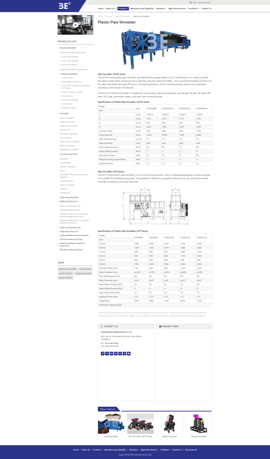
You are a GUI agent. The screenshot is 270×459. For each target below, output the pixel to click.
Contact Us (206, 8)
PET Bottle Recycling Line (70, 210)
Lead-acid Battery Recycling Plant (74, 235)
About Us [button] (110, 8)
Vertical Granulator (199, 436)
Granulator (64, 113)
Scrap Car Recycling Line (70, 227)
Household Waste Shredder (72, 92)
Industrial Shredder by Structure (73, 52)
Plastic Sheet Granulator (69, 142)
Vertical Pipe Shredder (70, 100)
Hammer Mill (65, 130)
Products (109, 16)
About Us (86, 450)
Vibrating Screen (66, 181)
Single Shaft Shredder (70, 57)
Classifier (63, 189)
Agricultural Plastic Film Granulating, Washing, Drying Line (74, 221)
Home (101, 8)
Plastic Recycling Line (69, 201)
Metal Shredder (67, 96)
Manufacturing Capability (142, 8)
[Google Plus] (111, 353)
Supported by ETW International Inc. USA (135, 455)
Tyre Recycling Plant (68, 154)
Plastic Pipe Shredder (70, 74)
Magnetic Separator (68, 167)
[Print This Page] (124, 353)
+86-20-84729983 (111, 343)
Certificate (164, 450)
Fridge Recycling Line (69, 231)
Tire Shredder (67, 104)
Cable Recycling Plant (69, 197)
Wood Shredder (111, 436)
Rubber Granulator (67, 145)
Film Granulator (66, 138)
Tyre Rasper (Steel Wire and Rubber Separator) (74, 175)
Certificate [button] (193, 8)
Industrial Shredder (123, 16)
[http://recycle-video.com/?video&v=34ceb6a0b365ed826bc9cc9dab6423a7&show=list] (75, 25)
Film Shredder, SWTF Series (140, 436)
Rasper (63, 171)
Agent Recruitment (177, 8)
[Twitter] (102, 353)
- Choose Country (202, 3)
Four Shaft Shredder (69, 65)
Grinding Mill (65, 193)
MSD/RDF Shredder (69, 108)
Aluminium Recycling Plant (71, 239)
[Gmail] (120, 353)
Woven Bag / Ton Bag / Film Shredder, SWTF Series (76, 87)
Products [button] (122, 8)
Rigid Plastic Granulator (69, 149)
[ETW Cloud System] (129, 353)
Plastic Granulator (169, 436)
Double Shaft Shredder (70, 61)
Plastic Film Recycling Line (70, 206)
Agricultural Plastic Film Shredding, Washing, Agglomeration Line (74, 215)
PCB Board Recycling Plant (71, 250)
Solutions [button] (160, 8)
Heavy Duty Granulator (69, 126)
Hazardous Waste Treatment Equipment (72, 244)
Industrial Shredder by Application (73, 69)
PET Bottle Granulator (69, 134)
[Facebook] (107, 353)
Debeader (64, 159)
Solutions (133, 450)
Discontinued (191, 450)
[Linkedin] (116, 353)
